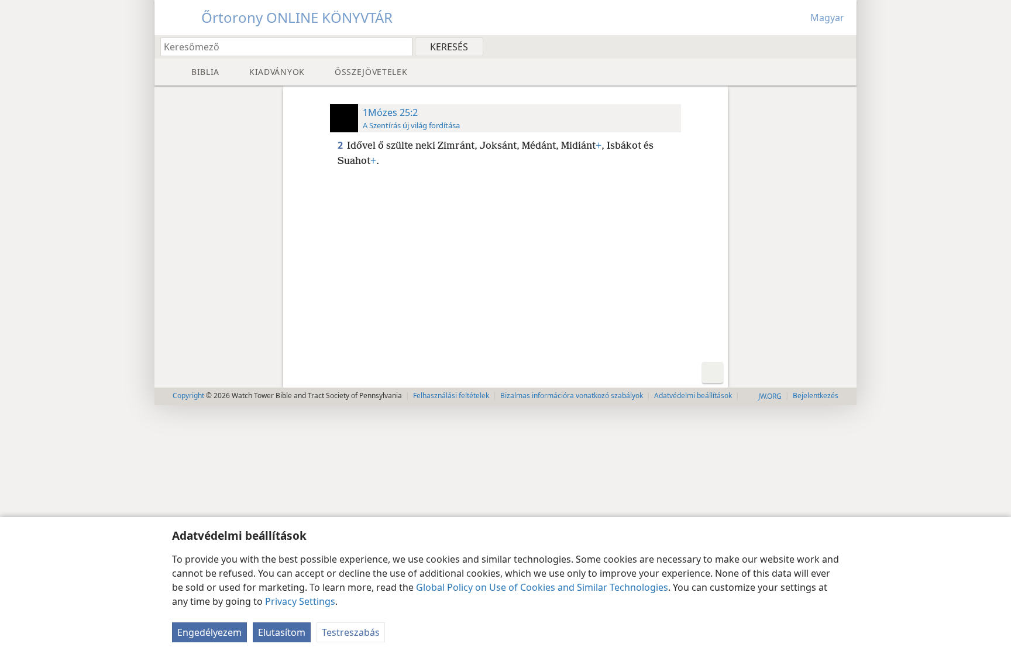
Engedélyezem (209, 632)
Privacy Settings (300, 601)
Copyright (188, 395)
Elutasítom (281, 632)
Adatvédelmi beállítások (693, 395)
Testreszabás (351, 632)
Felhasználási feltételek (451, 395)
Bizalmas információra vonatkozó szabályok (571, 395)
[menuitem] (843, 46)
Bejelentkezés (815, 395)
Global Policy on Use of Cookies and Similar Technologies (542, 587)
